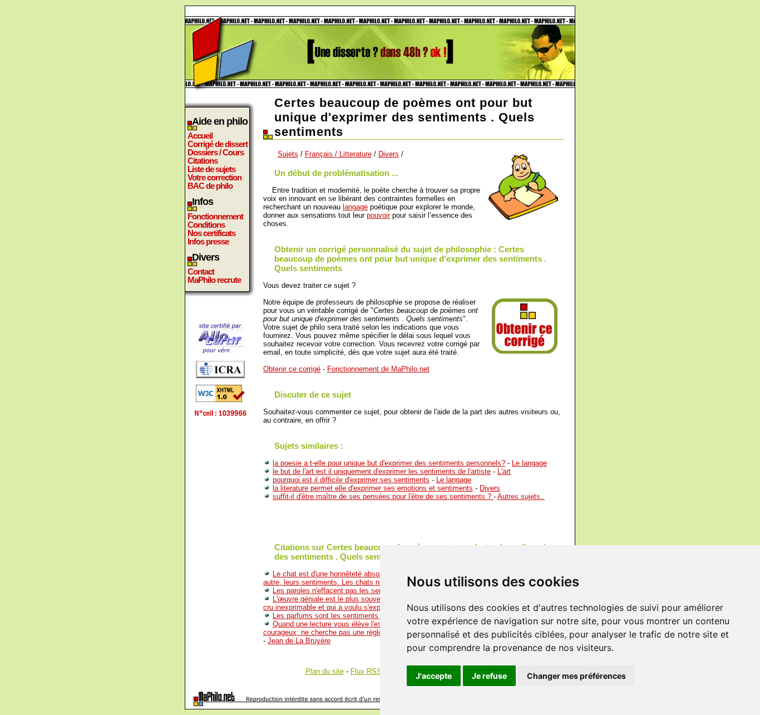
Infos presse (208, 241)
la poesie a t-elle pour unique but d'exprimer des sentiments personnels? (389, 463)
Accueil (200, 135)
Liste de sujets (211, 169)
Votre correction (214, 177)
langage (355, 207)
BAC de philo (210, 186)
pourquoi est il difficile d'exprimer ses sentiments (351, 480)
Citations (202, 160)
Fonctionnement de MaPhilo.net (378, 369)
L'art (504, 471)
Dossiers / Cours (215, 152)
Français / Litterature (338, 154)
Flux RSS (366, 671)
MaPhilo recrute (214, 280)
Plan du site (324, 671)
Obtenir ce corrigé (291, 369)
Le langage (529, 463)
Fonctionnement (215, 216)
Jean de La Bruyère (299, 640)
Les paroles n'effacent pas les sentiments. (341, 590)
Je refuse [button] (489, 675)
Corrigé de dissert (217, 144)
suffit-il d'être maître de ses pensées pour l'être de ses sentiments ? (383, 496)
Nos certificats (211, 233)
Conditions (206, 225)
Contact (200, 271)
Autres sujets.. (521, 496)
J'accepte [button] (434, 675)
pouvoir (378, 215)
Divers (388, 154)
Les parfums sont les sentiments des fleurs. (343, 615)
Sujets (288, 154)
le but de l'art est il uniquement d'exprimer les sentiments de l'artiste (382, 471)
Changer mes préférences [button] (576, 675)
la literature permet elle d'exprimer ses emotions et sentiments (373, 488)
